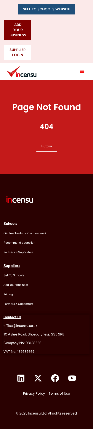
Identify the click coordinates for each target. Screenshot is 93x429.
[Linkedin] (21, 378)
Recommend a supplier (19, 243)
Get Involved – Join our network (24, 233)
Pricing (8, 294)
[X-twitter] (38, 378)
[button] (46, 9)
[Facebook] (55, 378)
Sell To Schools (13, 275)
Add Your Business (16, 285)
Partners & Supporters (18, 252)
